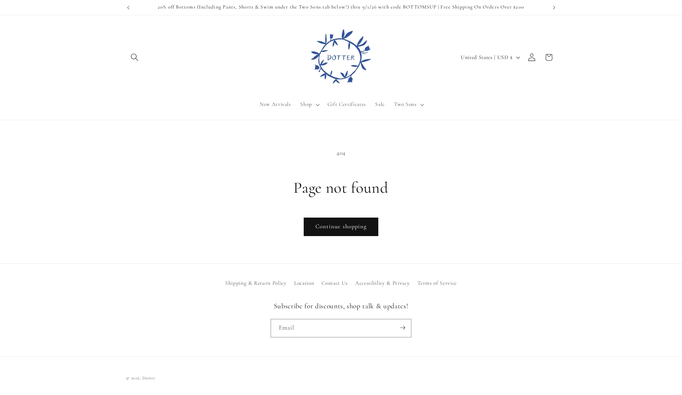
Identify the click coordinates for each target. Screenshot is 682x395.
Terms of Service (437, 283)
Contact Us (334, 283)
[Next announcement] (554, 7)
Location (304, 283)
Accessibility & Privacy (382, 283)
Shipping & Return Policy (256, 283)
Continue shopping (341, 226)
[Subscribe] (402, 328)
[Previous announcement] (128, 7)
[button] (134, 57)
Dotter (148, 377)
